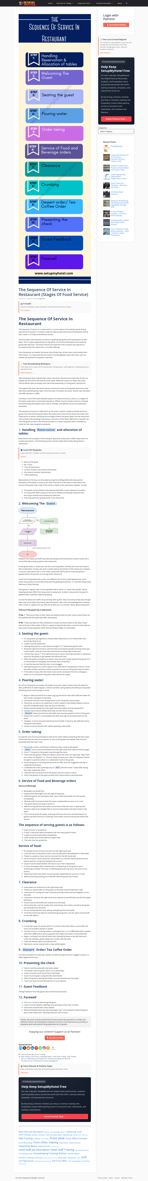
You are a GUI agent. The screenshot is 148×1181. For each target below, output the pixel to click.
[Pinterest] (36, 1048)
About (120, 3)
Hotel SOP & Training (63, 3)
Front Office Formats (76, 1138)
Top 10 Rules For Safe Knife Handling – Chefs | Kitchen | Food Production (120, 232)
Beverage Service (59, 1132)
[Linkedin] (32, 1048)
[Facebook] (20, 1048)
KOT (58, 767)
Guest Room (63, 1143)
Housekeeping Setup (26, 1154)
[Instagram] (44, 1048)
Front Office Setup (25, 1143)
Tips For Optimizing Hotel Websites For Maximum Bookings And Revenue (45, 1059)
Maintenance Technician (50, 1158)
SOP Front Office (59, 1161)
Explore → (23, 457)
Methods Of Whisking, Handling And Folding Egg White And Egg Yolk (119, 204)
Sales (78, 1158)
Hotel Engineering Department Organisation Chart (118, 176)
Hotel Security (55, 1146)
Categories (102, 128)
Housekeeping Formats (82, 1150)
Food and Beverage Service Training (33, 1054)
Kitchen (63, 1153)
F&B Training (25, 1056)
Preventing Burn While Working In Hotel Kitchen (120, 222)
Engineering (67, 1135)
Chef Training (25, 1134)
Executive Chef (77, 1135)
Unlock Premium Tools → (54, 1116)
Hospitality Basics (46, 1056)
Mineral (28, 713)
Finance (37, 1138)
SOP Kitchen (86, 1161)
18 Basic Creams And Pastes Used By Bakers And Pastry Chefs (120, 167)
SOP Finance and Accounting (43, 1161)
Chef (79, 1131)
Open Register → (106, 53)
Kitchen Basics (74, 1153)
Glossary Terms (126, 1178)
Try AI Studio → (25, 310)
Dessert (28, 950)
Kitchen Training (26, 1157)
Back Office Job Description (31, 1131)
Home (50, 3)
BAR (51, 1132)
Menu (27, 749)
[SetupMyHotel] (27, 3)
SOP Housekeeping (74, 1161)
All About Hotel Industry (117, 193)
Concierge (41, 1135)
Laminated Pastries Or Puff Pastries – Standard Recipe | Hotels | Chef (120, 158)
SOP (84, 1157)
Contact (117, 1178)
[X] (24, 1048)
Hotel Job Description (103, 3)
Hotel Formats (44, 1146)
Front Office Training (45, 1142)
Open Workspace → (27, 373)
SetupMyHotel (116, 146)
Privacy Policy (102, 1178)
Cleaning (34, 1135)
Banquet (46, 1132)
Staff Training (71, 1056)
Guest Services (74, 1143)
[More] (48, 1048)
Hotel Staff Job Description (34, 1149)
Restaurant (72, 1158)
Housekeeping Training (45, 1153)
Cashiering (71, 1131)
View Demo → (25, 1073)
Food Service (35, 1056)
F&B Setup (85, 1135)
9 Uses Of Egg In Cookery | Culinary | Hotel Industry (119, 213)
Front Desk (57, 1138)
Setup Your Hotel (84, 3)
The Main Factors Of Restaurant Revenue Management (39, 1061)
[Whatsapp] (40, 1048)
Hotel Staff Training (59, 1056)
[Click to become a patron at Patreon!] (55, 1040)
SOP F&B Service (26, 1161)
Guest (50, 503)
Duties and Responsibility (54, 1135)
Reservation (46, 430)
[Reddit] (28, 1048)
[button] (126, 3)
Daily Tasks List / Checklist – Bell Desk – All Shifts (119, 185)
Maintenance (39, 1158)
